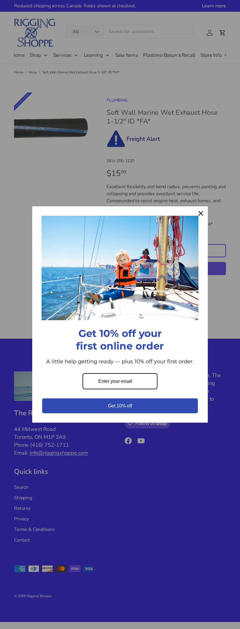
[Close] (201, 213)
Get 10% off (120, 405)
